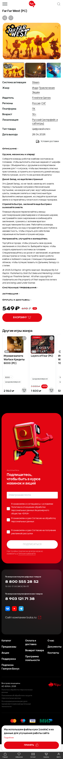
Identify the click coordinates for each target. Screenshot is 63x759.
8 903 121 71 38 (20, 599)
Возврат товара (34, 650)
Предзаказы (9, 647)
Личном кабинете (27, 554)
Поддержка (9, 659)
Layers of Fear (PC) (42, 356)
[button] (31, 41)
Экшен (36, 92)
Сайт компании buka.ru (21, 617)
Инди (35, 88)
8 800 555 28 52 (21, 582)
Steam (35, 82)
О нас (51, 641)
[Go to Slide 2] (35, 70)
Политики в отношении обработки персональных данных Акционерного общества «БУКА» (30, 510)
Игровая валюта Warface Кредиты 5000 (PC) (14, 360)
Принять (29, 745)
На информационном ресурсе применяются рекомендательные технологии (16, 704)
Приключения (47, 88)
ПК (33, 109)
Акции (5, 653)
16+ (34, 114)
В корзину (20, 317)
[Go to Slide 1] (14, 70)
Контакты (53, 653)
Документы (54, 647)
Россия (36, 103)
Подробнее (9, 738)
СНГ (43, 103)
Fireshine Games (41, 98)
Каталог (6, 641)
